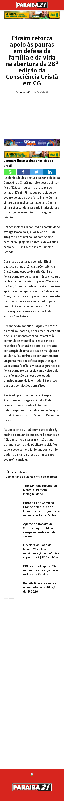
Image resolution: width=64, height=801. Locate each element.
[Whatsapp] (10, 172)
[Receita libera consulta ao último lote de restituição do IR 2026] (12, 587)
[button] (6, 5)
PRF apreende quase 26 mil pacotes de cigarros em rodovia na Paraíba (41, 570)
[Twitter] (36, 172)
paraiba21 (25, 91)
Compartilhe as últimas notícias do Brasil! (32, 476)
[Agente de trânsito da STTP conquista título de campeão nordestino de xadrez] (12, 528)
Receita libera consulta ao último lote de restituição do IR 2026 (40, 587)
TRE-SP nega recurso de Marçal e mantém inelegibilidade (40, 490)
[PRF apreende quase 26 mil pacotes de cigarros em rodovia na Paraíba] (12, 570)
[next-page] (11, 600)
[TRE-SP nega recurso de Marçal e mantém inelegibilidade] (12, 490)
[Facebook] (23, 172)
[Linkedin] (49, 172)
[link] (32, 15)
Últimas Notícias (16, 472)
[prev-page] (6, 600)
